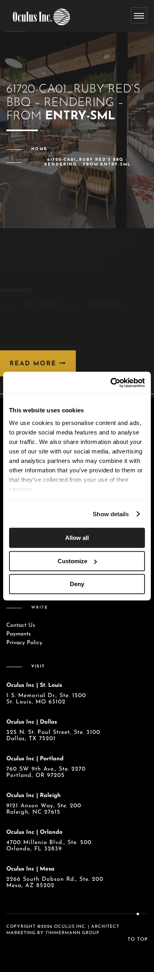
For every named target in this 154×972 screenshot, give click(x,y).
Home (39, 149)
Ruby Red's (106, 304)
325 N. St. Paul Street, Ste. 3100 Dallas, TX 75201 (53, 735)
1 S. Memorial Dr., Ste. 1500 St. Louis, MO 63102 (46, 699)
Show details (111, 514)
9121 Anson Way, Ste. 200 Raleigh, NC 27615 (43, 809)
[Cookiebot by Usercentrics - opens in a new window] (111, 383)
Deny (77, 584)
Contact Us (20, 625)
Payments (18, 634)
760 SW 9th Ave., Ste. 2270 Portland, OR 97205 (46, 772)
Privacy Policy (24, 643)
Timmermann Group (72, 933)
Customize (72, 561)
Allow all (77, 537)
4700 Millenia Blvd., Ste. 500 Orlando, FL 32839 (49, 846)
